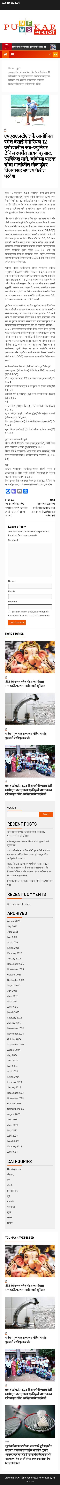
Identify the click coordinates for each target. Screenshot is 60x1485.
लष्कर (9, 1217)
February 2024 (14, 1082)
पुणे (5, 130)
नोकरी (10, 1185)
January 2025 (14, 1023)
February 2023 (14, 1146)
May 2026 (12, 937)
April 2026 (12, 942)
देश (8, 1180)
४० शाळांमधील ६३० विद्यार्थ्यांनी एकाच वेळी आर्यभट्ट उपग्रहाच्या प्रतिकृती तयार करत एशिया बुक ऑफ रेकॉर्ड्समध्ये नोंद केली (28, 790)
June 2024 (12, 1060)
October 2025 (14, 974)
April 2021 (12, 1152)
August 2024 (13, 1050)
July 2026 (12, 926)
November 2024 (15, 1033)
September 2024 (15, 1044)
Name (12, 581)
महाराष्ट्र (11, 1206)
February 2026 (14, 953)
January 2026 (14, 958)
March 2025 (13, 1012)
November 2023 (15, 1098)
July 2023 (12, 1119)
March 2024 (13, 1076)
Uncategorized (14, 1169)
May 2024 (12, 1066)
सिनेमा (10, 1223)
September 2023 (15, 1109)
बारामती (10, 1201)
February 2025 (14, 1017)
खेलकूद (10, 1174)
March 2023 (13, 1141)
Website (12, 601)
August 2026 (13, 921)
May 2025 (12, 1001)
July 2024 (12, 1055)
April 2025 (12, 1007)
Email (11, 591)
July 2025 (12, 990)
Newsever (44, 1477)
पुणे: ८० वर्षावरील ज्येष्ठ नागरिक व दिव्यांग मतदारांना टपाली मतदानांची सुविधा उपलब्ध (16, 508)
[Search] (50, 54)
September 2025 (15, 980)
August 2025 (13, 985)
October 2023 (14, 1103)
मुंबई (9, 1212)
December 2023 (15, 1093)
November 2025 (15, 969)
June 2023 (12, 1125)
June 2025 (12, 996)
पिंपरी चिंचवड (12, 1190)
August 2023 (13, 1114)
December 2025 (15, 964)
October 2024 (14, 1039)
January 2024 (14, 1087)
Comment (14, 540)
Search (11, 807)
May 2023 (12, 1130)
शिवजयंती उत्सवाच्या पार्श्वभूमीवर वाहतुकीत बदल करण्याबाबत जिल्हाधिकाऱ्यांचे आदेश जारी (43, 508)
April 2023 (12, 1135)
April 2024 (12, 1071)
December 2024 (15, 1028)
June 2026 (12, 931)
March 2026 (13, 947)
